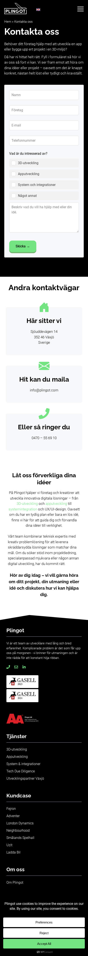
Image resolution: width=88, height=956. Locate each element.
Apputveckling (17, 757)
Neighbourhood (18, 830)
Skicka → (23, 246)
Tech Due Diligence (20, 771)
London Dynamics (20, 823)
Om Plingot (14, 882)
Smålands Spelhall (20, 838)
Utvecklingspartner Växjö (25, 778)
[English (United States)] (38, 10)
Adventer (13, 816)
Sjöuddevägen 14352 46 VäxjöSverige (44, 337)
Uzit (9, 845)
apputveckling (56, 503)
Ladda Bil (13, 852)
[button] (80, 8)
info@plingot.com (44, 390)
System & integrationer (23, 764)
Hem (7, 22)
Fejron (11, 809)
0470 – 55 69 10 (44, 438)
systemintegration (23, 509)
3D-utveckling (28, 503)
